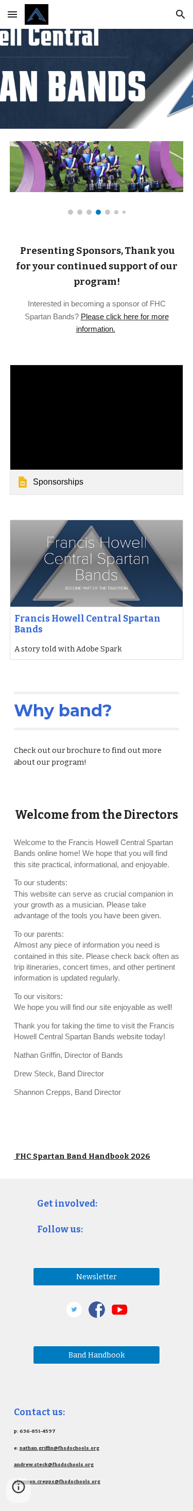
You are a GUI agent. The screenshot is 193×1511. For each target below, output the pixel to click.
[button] (12, 14)
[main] (97, 289)
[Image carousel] (97, 178)
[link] (97, 430)
